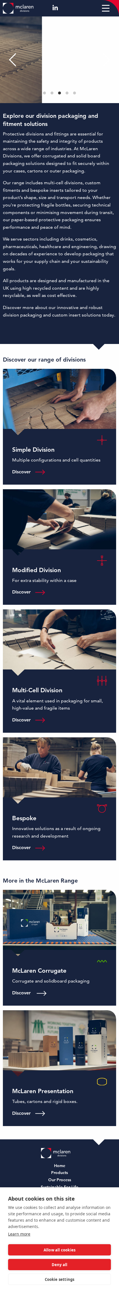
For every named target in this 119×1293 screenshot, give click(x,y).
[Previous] (14, 59)
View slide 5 (74, 93)
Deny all (60, 1264)
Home (59, 1166)
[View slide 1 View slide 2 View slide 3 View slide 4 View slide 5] (59, 59)
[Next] (104, 59)
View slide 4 (67, 93)
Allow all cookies (59, 1250)
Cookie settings (60, 1279)
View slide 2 (52, 93)
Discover (21, 472)
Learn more (19, 1234)
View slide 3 (59, 93)
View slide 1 (44, 93)
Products (59, 1173)
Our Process (59, 1180)
